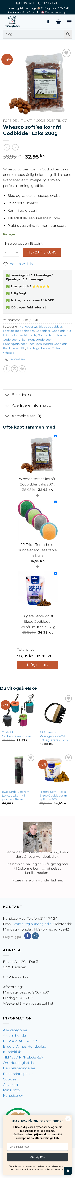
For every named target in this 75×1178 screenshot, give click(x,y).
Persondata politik (18, 1074)
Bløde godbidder (50, 326)
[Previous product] (15, 147)
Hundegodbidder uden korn (22, 343)
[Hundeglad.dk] (23, 21)
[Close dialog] (68, 1118)
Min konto (11, 1090)
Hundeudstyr (28, 326)
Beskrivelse (22, 394)
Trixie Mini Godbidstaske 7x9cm (16, 734)
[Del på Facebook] (6, 368)
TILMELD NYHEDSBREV (23, 1057)
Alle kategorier (15, 1030)
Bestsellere (17, 359)
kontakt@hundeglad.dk (34, 924)
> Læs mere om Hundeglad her (37, 880)
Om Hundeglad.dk (18, 1063)
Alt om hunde (14, 1036)
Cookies (9, 1079)
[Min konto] (48, 21)
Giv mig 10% (37, 1157)
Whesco (8, 352)
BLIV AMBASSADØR (20, 1041)
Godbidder (43, 330)
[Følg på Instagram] (35, 936)
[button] (58, 21)
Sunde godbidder (39, 348)
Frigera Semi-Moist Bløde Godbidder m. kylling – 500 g (53, 795)
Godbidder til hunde (22, 335)
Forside (10, 121)
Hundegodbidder (40, 339)
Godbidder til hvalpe (52, 335)
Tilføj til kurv (41, 252)
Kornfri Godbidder (56, 343)
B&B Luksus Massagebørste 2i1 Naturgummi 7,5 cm (53, 736)
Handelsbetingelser (19, 1068)
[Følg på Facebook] (27, 936)
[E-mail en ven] (14, 368)
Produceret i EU (14, 348)
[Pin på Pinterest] (22, 368)
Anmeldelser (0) (26, 416)
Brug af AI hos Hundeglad (24, 1046)
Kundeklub (12, 1052)
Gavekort (10, 1085)
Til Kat (26, 121)
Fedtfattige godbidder (18, 330)
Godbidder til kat (51, 121)
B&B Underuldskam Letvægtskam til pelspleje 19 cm (16, 795)
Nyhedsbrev (13, 1095)
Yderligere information (33, 405)
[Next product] (7, 147)
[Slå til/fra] (7, 395)
